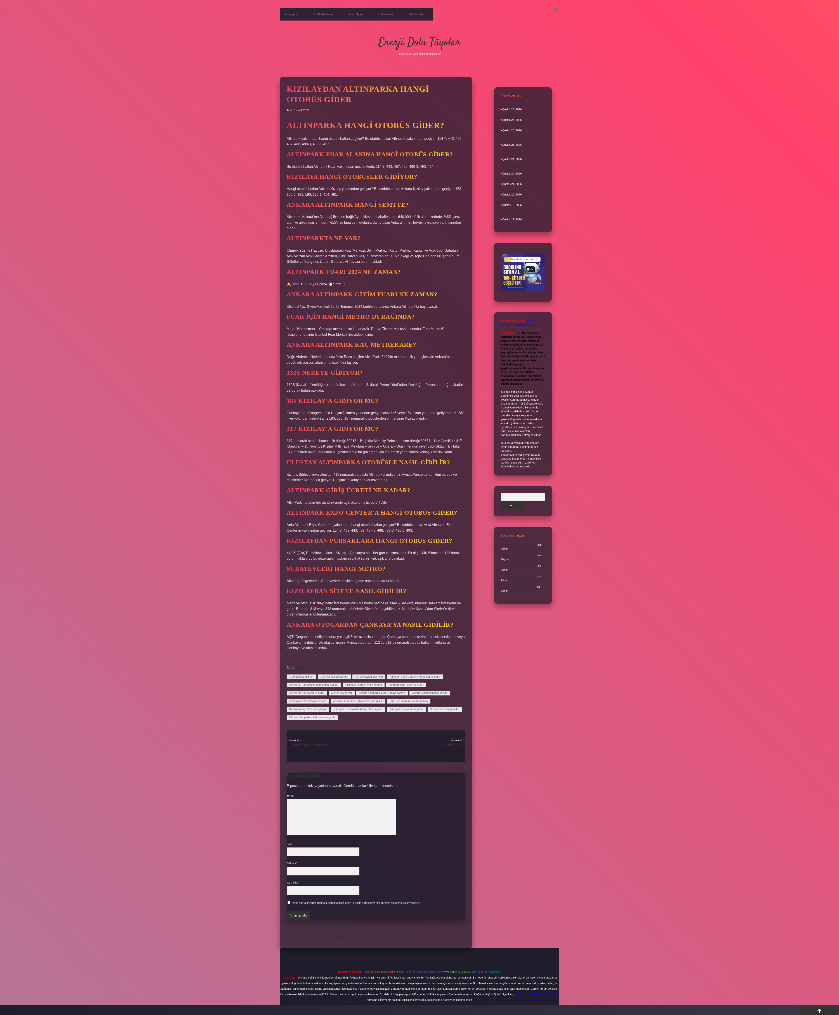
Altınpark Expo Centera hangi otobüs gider (415, 676)
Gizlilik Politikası (323, 14)
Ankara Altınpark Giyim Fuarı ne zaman (382, 693)
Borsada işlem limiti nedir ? (517, 201)
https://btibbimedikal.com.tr (345, 938)
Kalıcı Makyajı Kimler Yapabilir (519, 544)
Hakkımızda (385, 14)
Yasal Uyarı (355, 14)
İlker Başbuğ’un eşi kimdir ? (517, 105)
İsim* (290, 844)
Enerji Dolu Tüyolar (419, 43)
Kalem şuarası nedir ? (514, 190)
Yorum (290, 795)
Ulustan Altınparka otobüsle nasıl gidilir (312, 717)
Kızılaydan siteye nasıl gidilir (406, 709)
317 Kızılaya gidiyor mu (369, 676)
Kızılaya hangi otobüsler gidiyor (308, 709)
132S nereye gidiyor (301, 676)
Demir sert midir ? (511, 116)
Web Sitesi (293, 882)
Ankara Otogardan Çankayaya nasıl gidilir (358, 701)
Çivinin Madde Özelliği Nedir (518, 586)
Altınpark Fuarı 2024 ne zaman (363, 684)
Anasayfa (291, 14)
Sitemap (410, 938)
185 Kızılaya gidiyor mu (334, 676)
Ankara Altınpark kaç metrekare (307, 701)
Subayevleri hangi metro (444, 709)
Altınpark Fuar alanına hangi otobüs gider (313, 684)
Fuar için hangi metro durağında (409, 701)
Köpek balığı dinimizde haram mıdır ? (523, 126)
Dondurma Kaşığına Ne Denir (518, 565)
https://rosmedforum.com (305, 938)
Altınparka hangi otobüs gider (306, 693)
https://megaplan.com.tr (385, 938)
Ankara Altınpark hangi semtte (429, 693)
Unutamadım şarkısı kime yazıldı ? (521, 180)
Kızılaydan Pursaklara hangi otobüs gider (358, 709)
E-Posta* (292, 863)
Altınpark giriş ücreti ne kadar (406, 684)
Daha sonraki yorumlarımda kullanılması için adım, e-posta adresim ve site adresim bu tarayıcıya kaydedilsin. (356, 902)
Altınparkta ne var (341, 693)
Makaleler (304, 667)
